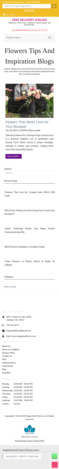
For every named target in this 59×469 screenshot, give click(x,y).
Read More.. (13, 156)
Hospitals (6, 372)
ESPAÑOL (29, 10)
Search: (8, 169)
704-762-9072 (33, 2)
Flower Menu (13, 37)
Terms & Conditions (11, 349)
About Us (6, 346)
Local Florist (7, 366)
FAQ (4, 359)
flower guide (10, 287)
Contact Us (7, 356)
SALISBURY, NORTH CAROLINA (22, 456)
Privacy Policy (8, 353)
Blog (4, 369)
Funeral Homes (9, 363)
